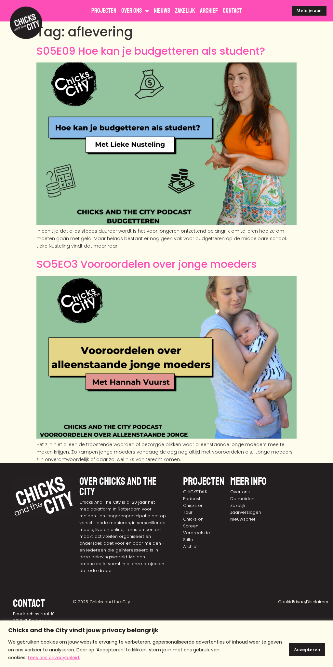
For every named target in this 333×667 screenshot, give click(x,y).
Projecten (103, 11)
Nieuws (162, 11)
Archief (209, 11)
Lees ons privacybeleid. (54, 657)
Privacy (299, 602)
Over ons (131, 11)
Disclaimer (317, 602)
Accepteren (307, 649)
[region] (166, 643)
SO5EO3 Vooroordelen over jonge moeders (146, 264)
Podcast (191, 499)
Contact (232, 11)
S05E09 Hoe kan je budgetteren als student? (150, 51)
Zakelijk (185, 11)
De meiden (242, 499)
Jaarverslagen (245, 512)
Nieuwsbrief (242, 519)
